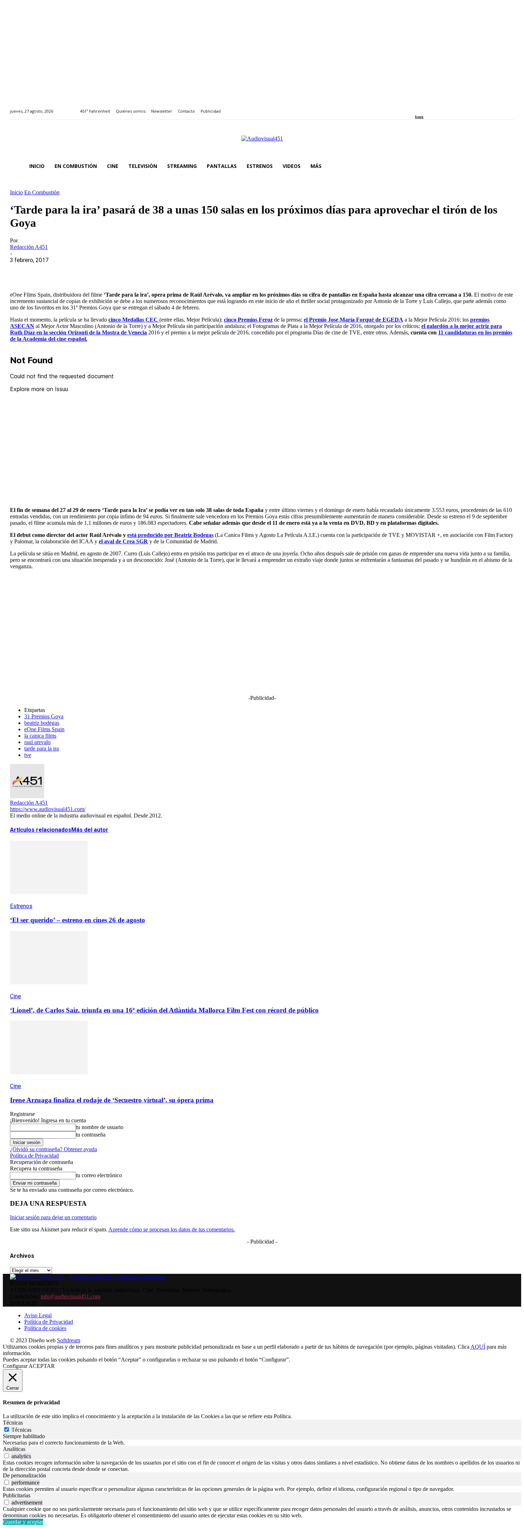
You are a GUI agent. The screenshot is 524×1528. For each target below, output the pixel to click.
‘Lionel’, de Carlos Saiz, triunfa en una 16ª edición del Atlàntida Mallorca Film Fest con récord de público (164, 1010)
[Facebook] (417, 107)
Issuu (419, 117)
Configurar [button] (15, 1366)
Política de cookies (45, 1328)
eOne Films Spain (44, 729)
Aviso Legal (38, 1315)
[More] (176, 270)
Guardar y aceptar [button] (23, 1522)
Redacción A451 (29, 247)
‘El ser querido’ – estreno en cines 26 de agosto (77, 920)
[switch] (6, 1455)
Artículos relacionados (40, 829)
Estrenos (21, 906)
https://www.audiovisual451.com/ (48, 809)
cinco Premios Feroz (248, 320)
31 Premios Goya (43, 716)
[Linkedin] (434, 107)
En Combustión (42, 192)
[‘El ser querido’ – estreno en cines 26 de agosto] (49, 899)
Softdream (68, 1340)
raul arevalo (37, 742)
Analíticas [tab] (14, 1449)
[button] (505, 166)
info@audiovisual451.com (70, 1296)
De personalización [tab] (24, 1475)
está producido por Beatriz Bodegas (170, 535)
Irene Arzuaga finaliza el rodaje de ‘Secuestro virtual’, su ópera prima (112, 1100)
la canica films (40, 736)
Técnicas (21, 1430)
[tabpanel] (262, 1443)
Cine (15, 996)
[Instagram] (425, 107)
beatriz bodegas (41, 723)
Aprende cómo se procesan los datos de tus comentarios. (171, 1229)
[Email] (124, 271)
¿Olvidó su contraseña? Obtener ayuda (53, 1149)
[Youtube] (450, 107)
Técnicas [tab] (13, 1423)
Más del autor (89, 829)
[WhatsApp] (73, 271)
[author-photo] (27, 796)
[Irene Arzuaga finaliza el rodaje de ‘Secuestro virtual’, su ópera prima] (49, 1079)
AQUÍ (478, 1347)
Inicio (16, 192)
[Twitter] (442, 107)
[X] (47, 271)
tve (27, 755)
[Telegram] (149, 271)
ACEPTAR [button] (42, 1366)
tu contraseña (91, 1135)
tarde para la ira (41, 748)
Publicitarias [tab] (16, 1495)
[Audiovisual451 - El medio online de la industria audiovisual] (262, 142)
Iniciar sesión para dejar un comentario (53, 1217)
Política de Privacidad (34, 1156)
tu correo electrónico (99, 1175)
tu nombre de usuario (99, 1127)
